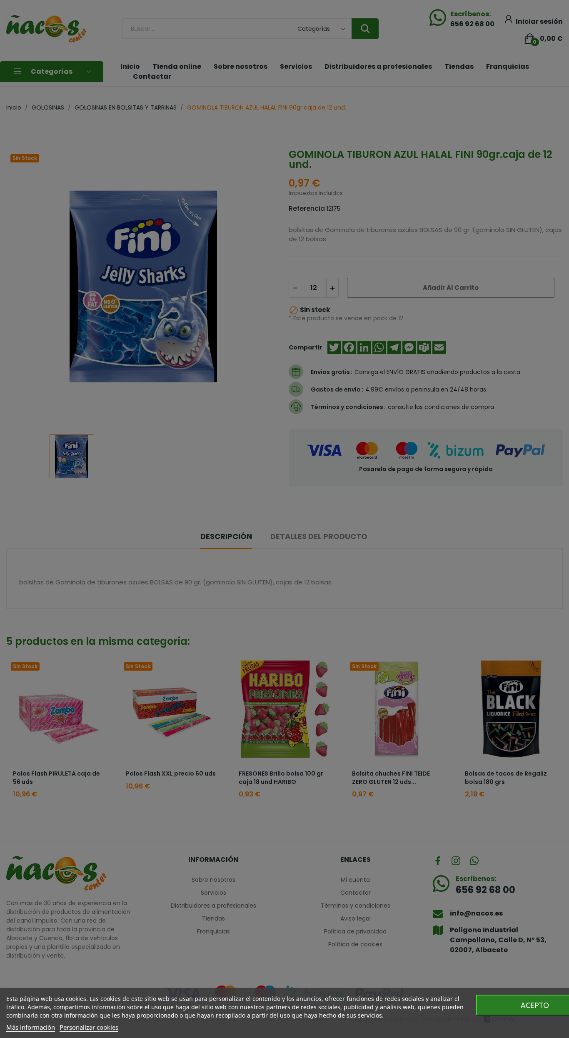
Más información (30, 1027)
